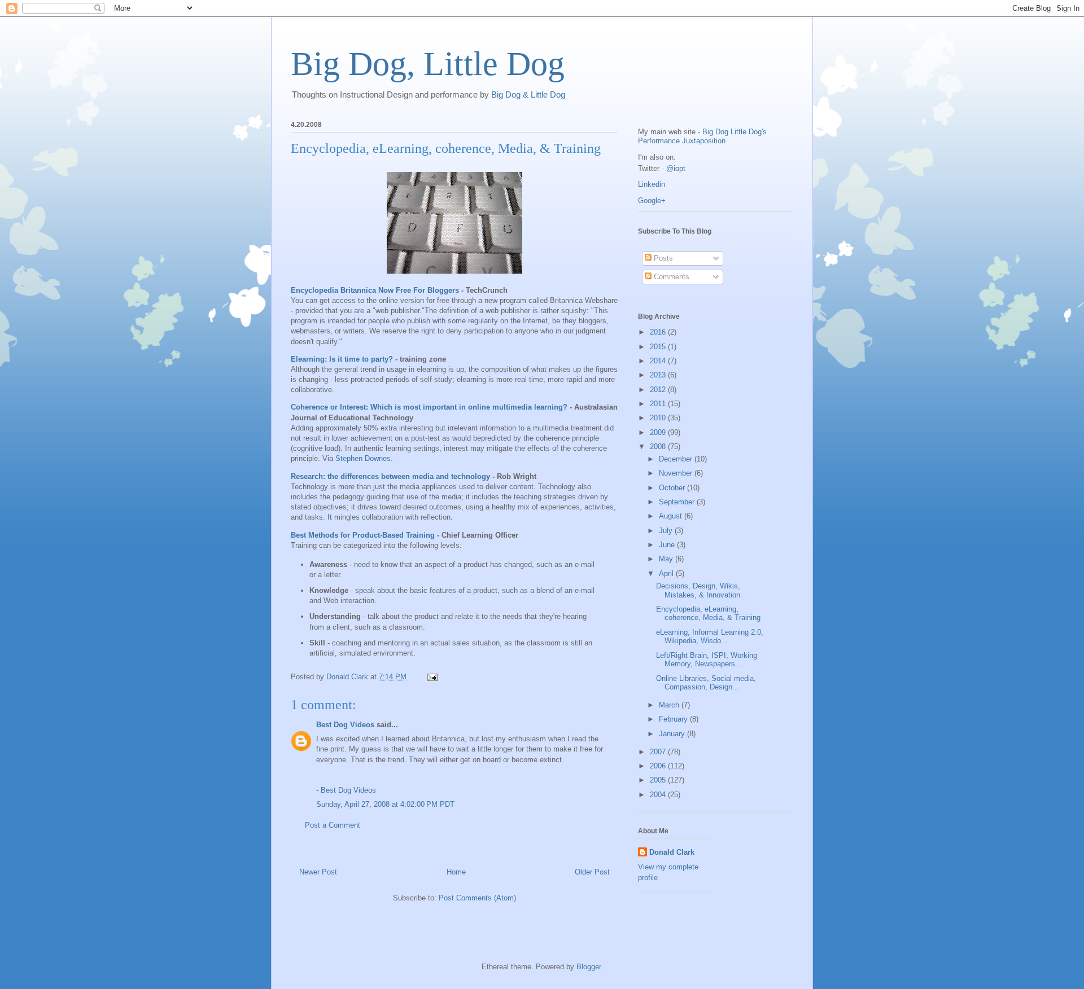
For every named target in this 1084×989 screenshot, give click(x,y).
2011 (659, 403)
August (671, 516)
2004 (659, 794)
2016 (659, 332)
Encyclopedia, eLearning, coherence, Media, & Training (708, 613)
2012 (659, 389)
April (667, 573)
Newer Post (318, 872)
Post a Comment (332, 825)
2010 (659, 418)
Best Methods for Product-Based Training (363, 535)
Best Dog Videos (345, 724)
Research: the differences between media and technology (390, 476)
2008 (659, 446)
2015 (659, 346)
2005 (659, 780)
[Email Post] (431, 676)
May (667, 559)
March (670, 705)
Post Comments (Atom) (477, 898)
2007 (659, 752)
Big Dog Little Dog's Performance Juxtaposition (702, 136)
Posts (662, 258)
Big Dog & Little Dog (528, 94)
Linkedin (651, 184)
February (674, 719)
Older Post (592, 872)
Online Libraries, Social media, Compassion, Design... (706, 683)
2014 (659, 361)
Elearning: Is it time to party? (342, 359)
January (673, 733)
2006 (659, 766)
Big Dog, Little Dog (428, 63)
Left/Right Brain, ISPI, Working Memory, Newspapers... (706, 660)
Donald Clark (671, 852)
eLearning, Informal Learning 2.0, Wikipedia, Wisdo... (709, 636)
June (668, 544)
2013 (659, 375)
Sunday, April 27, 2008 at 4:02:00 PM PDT (385, 804)
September (678, 502)
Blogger (588, 966)
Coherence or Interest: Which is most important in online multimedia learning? (429, 407)
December (676, 459)
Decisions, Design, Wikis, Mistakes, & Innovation (698, 590)
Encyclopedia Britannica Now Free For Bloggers (375, 290)
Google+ (652, 200)
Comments (670, 276)
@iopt (675, 168)
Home (456, 872)
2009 (659, 432)
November (676, 473)
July (667, 530)
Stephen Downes (363, 458)
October (673, 487)
